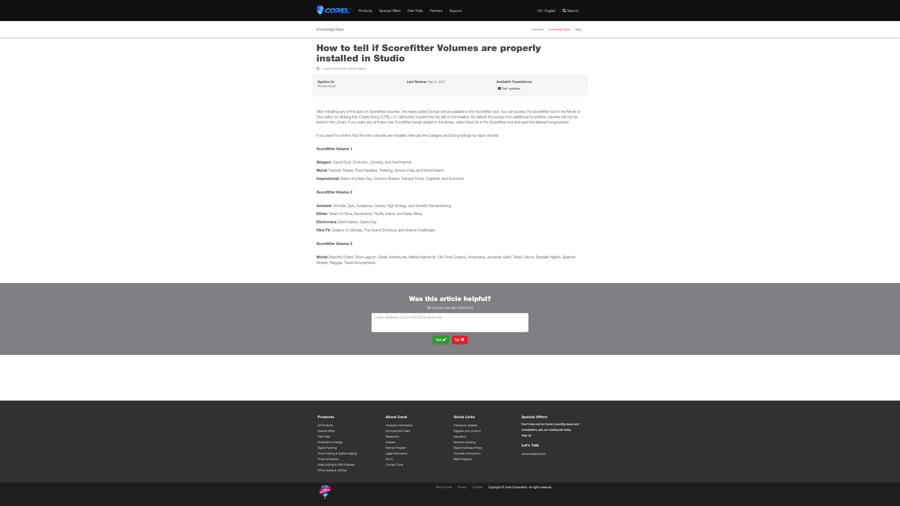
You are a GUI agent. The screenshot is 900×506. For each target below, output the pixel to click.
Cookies (477, 487)
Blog (578, 29)
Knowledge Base (559, 29)
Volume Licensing (465, 442)
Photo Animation (328, 459)
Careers (390, 442)
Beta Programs (463, 459)
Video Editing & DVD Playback (336, 464)
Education (460, 436)
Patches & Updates (465, 425)
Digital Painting (327, 448)
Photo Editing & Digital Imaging (337, 453)
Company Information (399, 425)
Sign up (526, 435)
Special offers (326, 431)
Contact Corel (394, 464)
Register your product (467, 431)
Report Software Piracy (468, 448)
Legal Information (397, 453)
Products (365, 10)
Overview (538, 29)
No (458, 339)
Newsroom (392, 436)
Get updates (510, 88)
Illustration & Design (330, 442)
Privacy (462, 487)
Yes (438, 339)
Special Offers (390, 10)
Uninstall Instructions (467, 453)
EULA (389, 459)
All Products (325, 425)
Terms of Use (443, 487)
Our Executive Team (398, 431)
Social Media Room (533, 454)
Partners (436, 10)
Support (456, 10)
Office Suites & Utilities (332, 470)
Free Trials (415, 10)
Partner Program (396, 448)
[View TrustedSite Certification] (347, 493)
